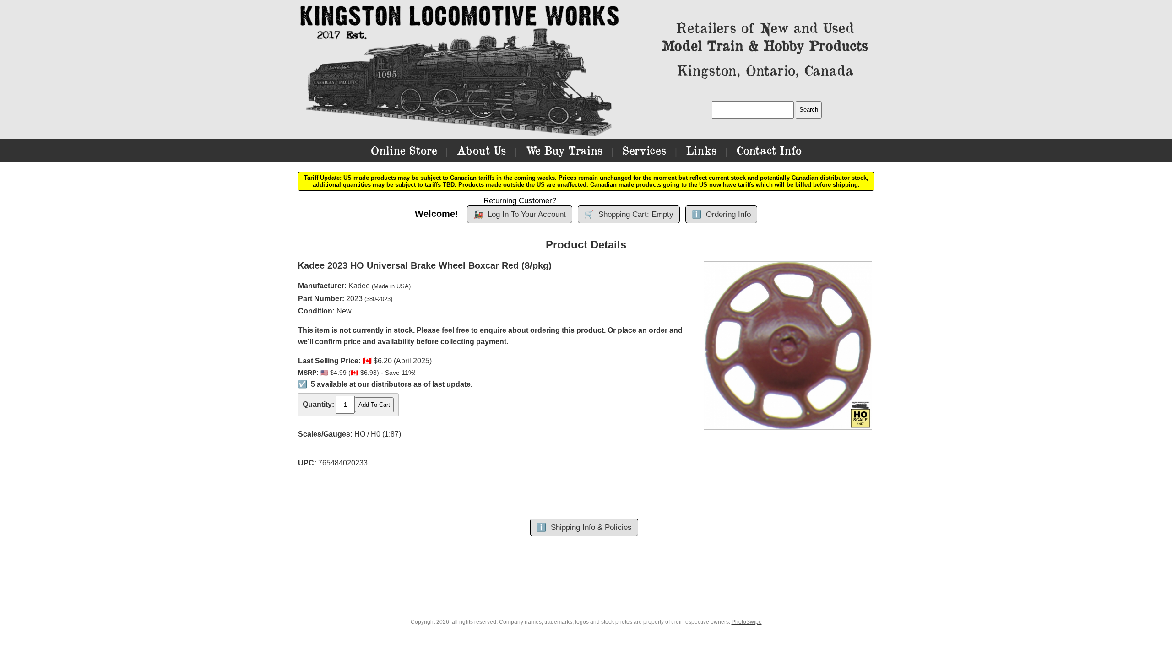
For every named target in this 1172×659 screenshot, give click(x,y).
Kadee (359, 286)
